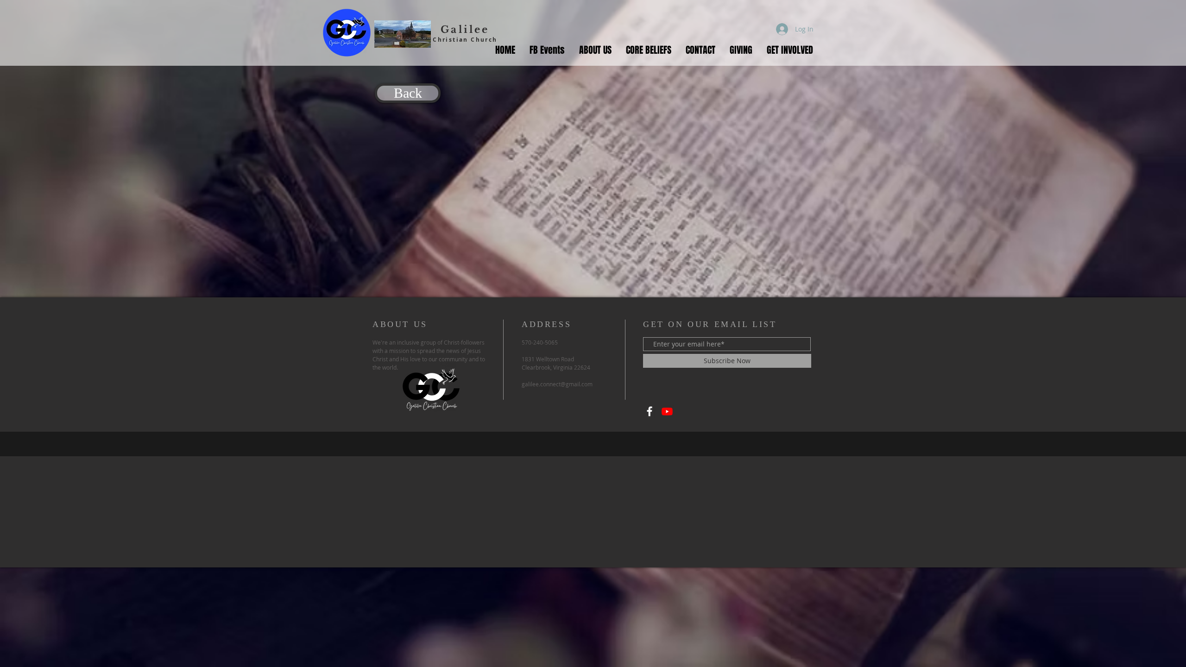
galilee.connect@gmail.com (557, 384)
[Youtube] (667, 411)
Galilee (465, 30)
